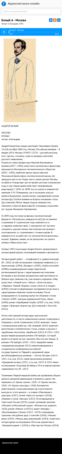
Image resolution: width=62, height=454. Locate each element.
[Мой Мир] (59, 20)
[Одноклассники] (55, 20)
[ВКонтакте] (50, 20)
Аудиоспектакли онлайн (23, 3)
